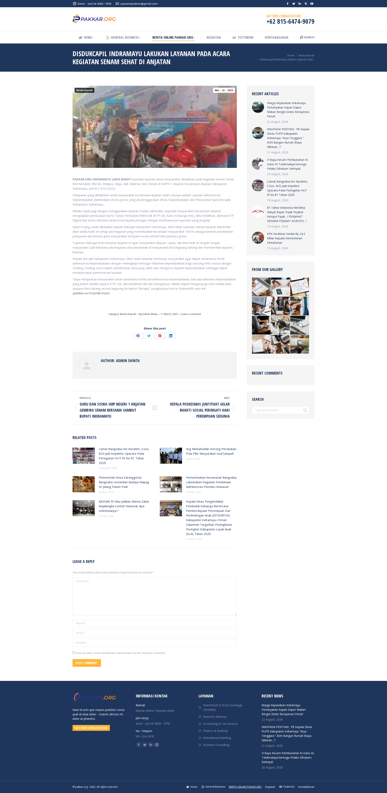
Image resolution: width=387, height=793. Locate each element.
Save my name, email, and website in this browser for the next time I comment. (120, 653)
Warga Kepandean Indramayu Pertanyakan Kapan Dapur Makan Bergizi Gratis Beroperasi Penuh (288, 109)
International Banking (217, 738)
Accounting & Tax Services (220, 724)
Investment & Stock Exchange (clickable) (222, 707)
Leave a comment (191, 314)
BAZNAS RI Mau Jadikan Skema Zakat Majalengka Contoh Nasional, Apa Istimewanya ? (124, 506)
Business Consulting (216, 745)
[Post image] (84, 456)
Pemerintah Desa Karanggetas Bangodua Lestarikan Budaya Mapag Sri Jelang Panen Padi (124, 482)
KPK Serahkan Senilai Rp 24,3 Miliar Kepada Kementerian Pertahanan (286, 238)
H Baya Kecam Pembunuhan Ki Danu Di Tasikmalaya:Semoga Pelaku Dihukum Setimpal (287, 164)
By (148, 314)
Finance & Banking (215, 731)
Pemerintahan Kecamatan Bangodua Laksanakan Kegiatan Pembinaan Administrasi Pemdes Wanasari (211, 482)
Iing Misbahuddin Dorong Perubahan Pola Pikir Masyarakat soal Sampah (211, 451)
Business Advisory (215, 717)
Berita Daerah (84, 90)
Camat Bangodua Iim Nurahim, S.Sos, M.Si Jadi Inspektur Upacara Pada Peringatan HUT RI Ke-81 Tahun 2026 (124, 456)
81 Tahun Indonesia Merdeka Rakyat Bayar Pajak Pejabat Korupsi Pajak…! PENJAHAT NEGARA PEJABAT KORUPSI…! (287, 214)
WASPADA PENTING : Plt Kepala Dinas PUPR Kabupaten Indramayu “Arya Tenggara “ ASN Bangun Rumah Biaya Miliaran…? (288, 138)
